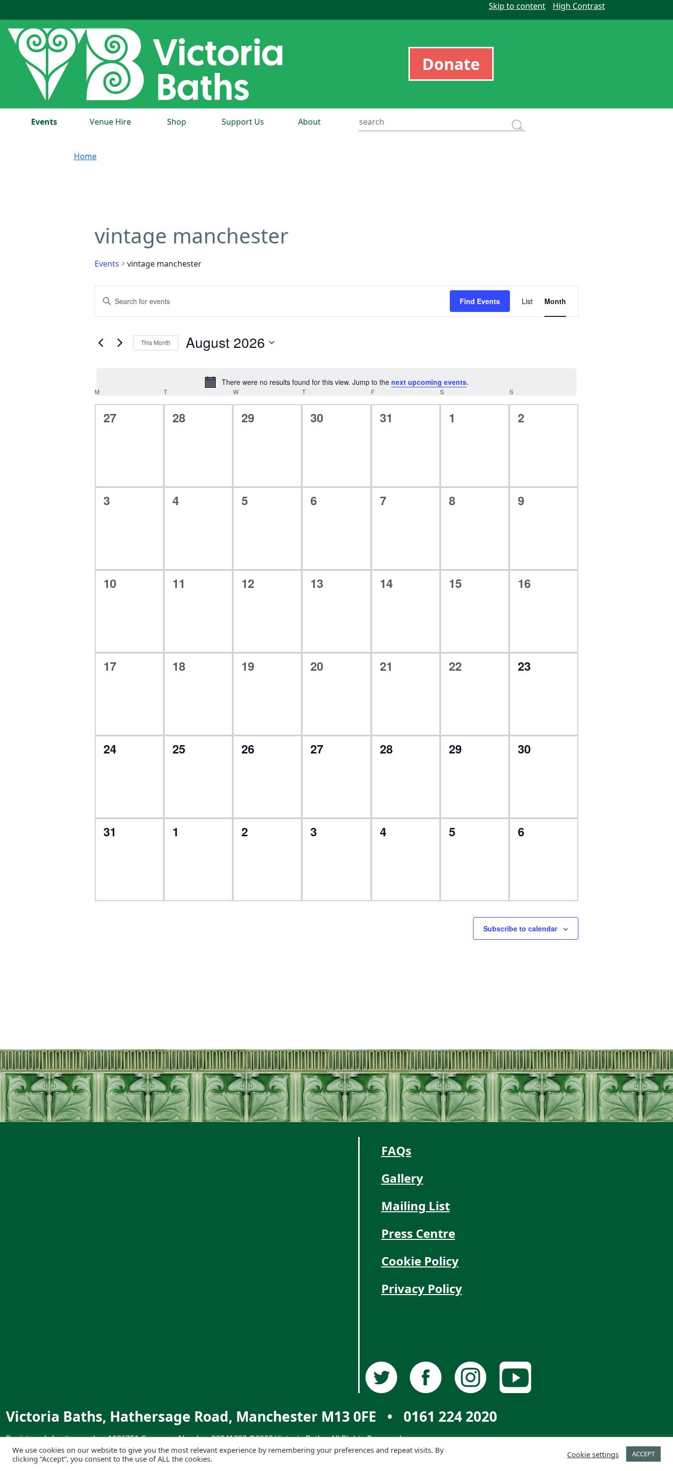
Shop (176, 121)
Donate (451, 63)
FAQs (396, 1150)
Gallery (402, 1178)
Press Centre (418, 1233)
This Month (155, 342)
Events (44, 121)
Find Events (480, 301)
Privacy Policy (421, 1288)
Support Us (243, 121)
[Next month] (120, 342)
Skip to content (517, 5)
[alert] (336, 382)
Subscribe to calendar (520, 928)
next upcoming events (429, 382)
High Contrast (579, 5)
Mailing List (415, 1205)
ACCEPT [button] (643, 1453)
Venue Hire (110, 121)
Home (85, 156)
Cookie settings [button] (593, 1454)
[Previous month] (100, 342)
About (309, 121)
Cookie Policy (420, 1261)
